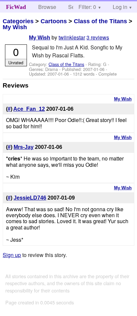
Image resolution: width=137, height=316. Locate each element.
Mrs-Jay (24, 147)
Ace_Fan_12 (29, 109)
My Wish (15, 27)
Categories (18, 21)
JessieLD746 (30, 198)
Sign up (12, 255)
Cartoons (54, 21)
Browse (47, 7)
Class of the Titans (100, 21)
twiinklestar (72, 37)
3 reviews (97, 37)
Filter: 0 (87, 7)
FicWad (16, 7)
